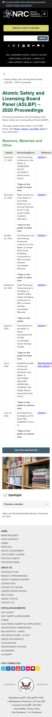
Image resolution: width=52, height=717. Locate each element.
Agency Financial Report (15, 579)
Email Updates (15, 62)
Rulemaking (7, 650)
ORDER (41, 157)
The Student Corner (13, 554)
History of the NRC (12, 587)
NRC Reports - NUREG (13, 631)
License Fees (8, 583)
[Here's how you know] (26, 4)
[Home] (22, 14)
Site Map (37, 705)
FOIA (41, 697)
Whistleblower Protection (20, 701)
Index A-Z (28, 62)
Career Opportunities (13, 591)
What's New (15, 59)
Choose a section (13, 504)
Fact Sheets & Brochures (15, 616)
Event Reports (9, 539)
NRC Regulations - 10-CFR (15, 635)
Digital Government (12, 551)
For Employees (35, 712)
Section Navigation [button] (26, 450)
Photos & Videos (10, 558)
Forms (5, 620)
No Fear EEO (39, 701)
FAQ (7, 55)
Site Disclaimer (19, 712)
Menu (46, 14)
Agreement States (20, 55)
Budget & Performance (14, 576)
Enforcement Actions (13, 647)
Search (42, 38)
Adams (4, 543)
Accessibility (19, 709)
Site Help (26, 59)
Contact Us (38, 59)
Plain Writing (8, 643)
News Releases (9, 535)
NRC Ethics (7, 595)
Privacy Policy (33, 709)
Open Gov (6, 547)
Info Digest (7, 612)
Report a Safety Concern (26, 28)
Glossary (6, 654)
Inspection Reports (12, 639)
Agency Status (9, 599)
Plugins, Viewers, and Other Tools (29, 129)
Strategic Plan (9, 572)
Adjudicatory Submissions (16, 627)
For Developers (10, 562)
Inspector (21, 705)
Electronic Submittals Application (21, 624)
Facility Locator (39, 55)
